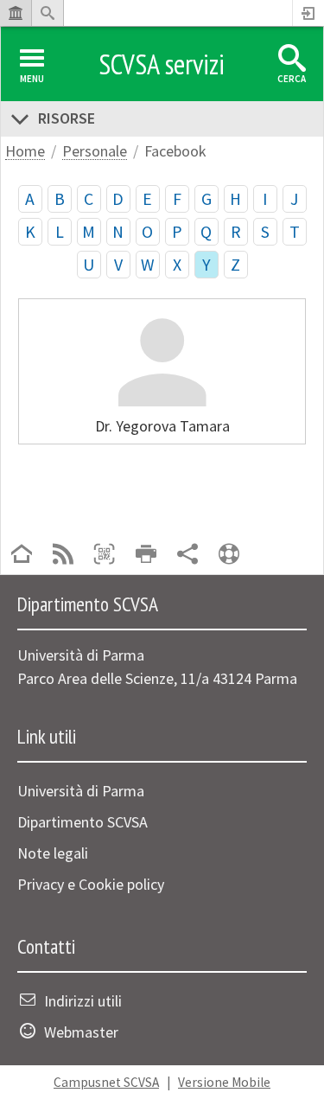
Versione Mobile (224, 1082)
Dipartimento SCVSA (82, 822)
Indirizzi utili (83, 1001)
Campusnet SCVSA (106, 1082)
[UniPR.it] (15, 13)
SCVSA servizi (161, 64)
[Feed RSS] (63, 555)
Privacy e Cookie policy (90, 884)
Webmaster (81, 1032)
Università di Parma (80, 791)
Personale (94, 152)
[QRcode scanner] (105, 555)
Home (25, 152)
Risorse (66, 118)
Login (308, 13)
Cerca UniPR (47, 13)
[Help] (229, 555)
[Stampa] (146, 555)
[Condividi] (187, 555)
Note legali (52, 853)
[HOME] (22, 555)
